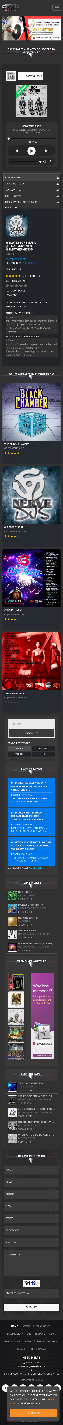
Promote (40, 1333)
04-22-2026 (27, 795)
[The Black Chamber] (31, 412)
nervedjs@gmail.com (33, 1366)
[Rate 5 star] (25, 286)
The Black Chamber (16, 444)
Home (14, 1326)
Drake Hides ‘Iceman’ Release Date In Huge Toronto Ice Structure (27, 816)
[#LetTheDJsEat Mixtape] (31, 495)
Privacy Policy (12, 1341)
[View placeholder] (17, 226)
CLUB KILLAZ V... (13, 610)
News (52, 1333)
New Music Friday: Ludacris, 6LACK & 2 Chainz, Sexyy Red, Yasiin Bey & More (31, 846)
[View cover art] (11, 76)
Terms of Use (43, 1326)
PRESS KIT (22, 1349)
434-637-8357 (33, 1362)
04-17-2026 (27, 854)
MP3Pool (26, 1326)
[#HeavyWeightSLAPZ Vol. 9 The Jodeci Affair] (31, 661)
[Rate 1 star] (7, 286)
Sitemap (28, 1341)
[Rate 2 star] (12, 286)
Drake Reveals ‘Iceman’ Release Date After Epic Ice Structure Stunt (29, 786)
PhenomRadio (30, 263)
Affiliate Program (47, 1341)
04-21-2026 (27, 824)
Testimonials (38, 1349)
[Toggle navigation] (56, 8)
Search (30, 732)
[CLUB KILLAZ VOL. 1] (31, 578)
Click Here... (36, 868)
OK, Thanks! (33, 1413)
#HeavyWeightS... (15, 693)
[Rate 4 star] (21, 286)
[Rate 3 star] (16, 286)
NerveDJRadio (12, 1333)
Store (27, 1333)
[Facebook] (5, 1388)
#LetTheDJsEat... (14, 527)
